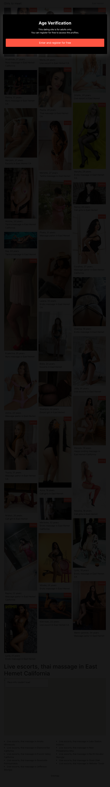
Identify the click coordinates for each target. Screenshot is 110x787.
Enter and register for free (55, 42)
